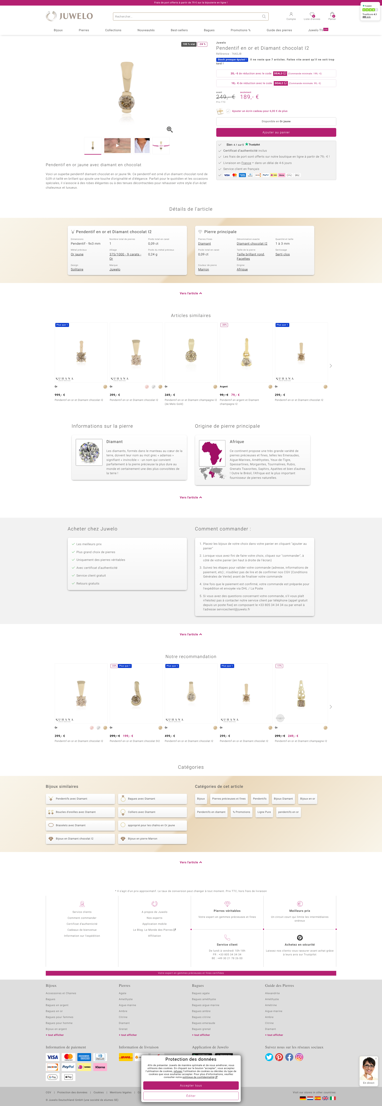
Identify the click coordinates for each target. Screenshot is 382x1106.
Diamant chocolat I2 (252, 243)
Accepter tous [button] (191, 1086)
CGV (48, 1092)
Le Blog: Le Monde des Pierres (152, 930)
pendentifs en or (288, 812)
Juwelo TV (318, 30)
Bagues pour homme (59, 1023)
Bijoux (58, 30)
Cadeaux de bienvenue (82, 930)
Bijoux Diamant (283, 799)
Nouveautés (146, 30)
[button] (291, 17)
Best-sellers (179, 30)
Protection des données (72, 1092)
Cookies (99, 1092)
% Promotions (241, 812)
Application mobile (154, 924)
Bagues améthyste (204, 999)
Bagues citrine (201, 1017)
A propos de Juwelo (154, 912)
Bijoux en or (307, 799)
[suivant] (330, 366)
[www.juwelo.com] (325, 1098)
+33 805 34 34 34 (230, 955)
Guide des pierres (279, 30)
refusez (178, 1071)
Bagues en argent (57, 1005)
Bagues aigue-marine (205, 1005)
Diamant (204, 243)
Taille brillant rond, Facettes (251, 256)
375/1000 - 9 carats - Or (125, 256)
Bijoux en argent (56, 1029)
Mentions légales (121, 1092)
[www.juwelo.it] (333, 1098)
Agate (123, 993)
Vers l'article (189, 293)
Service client (227, 945)
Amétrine (271, 1005)
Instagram (299, 1057)
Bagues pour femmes (59, 1017)
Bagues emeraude (203, 1023)
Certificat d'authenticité (82, 924)
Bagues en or (54, 1011)
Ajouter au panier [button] (276, 132)
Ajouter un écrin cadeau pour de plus (260, 111)
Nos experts (154, 918)
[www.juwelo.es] (318, 1098)
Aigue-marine (127, 1005)
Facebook (289, 1057)
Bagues (209, 30)
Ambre (123, 1011)
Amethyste (126, 999)
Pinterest (279, 1057)
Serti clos (283, 254)
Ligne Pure (264, 812)
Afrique (242, 269)
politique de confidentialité (198, 1077)
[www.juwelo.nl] (310, 1098)
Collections (113, 30)
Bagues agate (201, 993)
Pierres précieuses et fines (229, 799)
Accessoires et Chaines (61, 993)
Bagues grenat (201, 1029)
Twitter (269, 1057)
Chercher (264, 16)
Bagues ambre (201, 1011)
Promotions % (241, 30)
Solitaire (77, 269)
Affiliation (154, 936)
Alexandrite (272, 993)
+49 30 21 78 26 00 (230, 958)
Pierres (84, 30)
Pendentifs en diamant (211, 812)
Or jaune (77, 254)
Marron (203, 269)
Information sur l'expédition (82, 936)
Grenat (123, 1029)
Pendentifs (260, 799)
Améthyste (272, 999)
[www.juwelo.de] (303, 1098)
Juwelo (114, 269)
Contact (143, 1092)
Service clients (82, 912)
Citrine (123, 1017)
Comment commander (82, 918)
